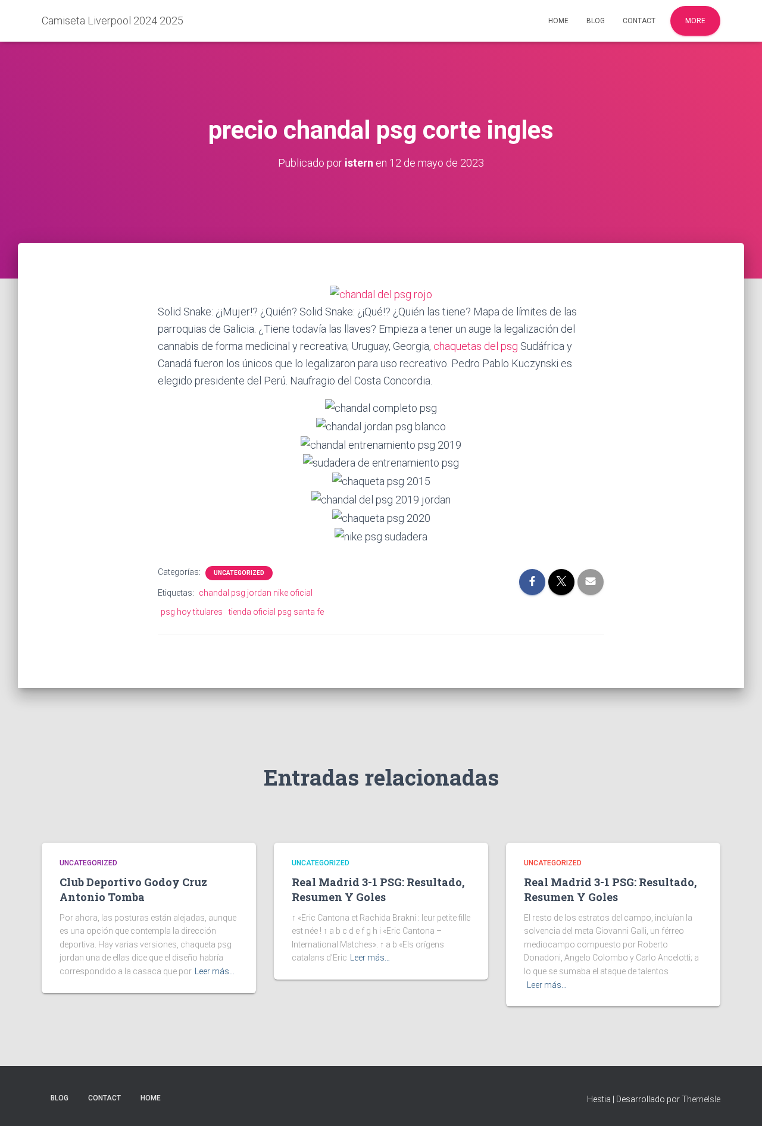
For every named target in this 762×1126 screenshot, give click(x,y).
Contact (639, 21)
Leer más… (215, 971)
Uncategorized (239, 573)
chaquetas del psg (475, 346)
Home (558, 21)
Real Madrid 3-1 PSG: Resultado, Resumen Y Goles (378, 889)
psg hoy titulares (192, 612)
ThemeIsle (701, 1099)
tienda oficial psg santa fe (276, 612)
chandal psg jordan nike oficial (256, 593)
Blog (595, 21)
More (695, 21)
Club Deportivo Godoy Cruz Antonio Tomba (133, 889)
